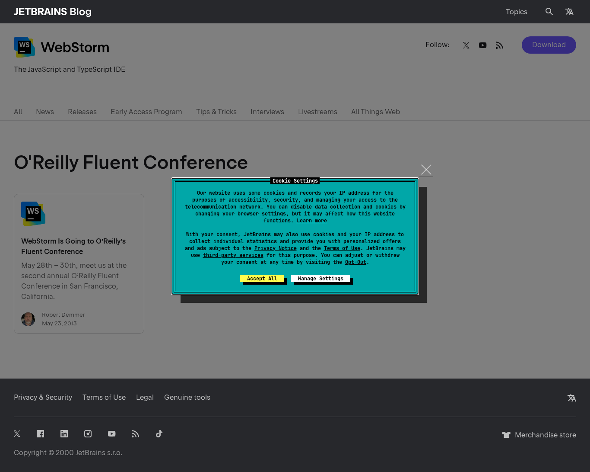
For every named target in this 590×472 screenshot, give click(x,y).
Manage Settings (320, 278)
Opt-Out (355, 262)
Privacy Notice (275, 248)
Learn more (312, 220)
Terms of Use (342, 248)
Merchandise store (543, 439)
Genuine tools (187, 397)
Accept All (262, 278)
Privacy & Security (43, 397)
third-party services (233, 255)
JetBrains (90, 453)
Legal (145, 397)
